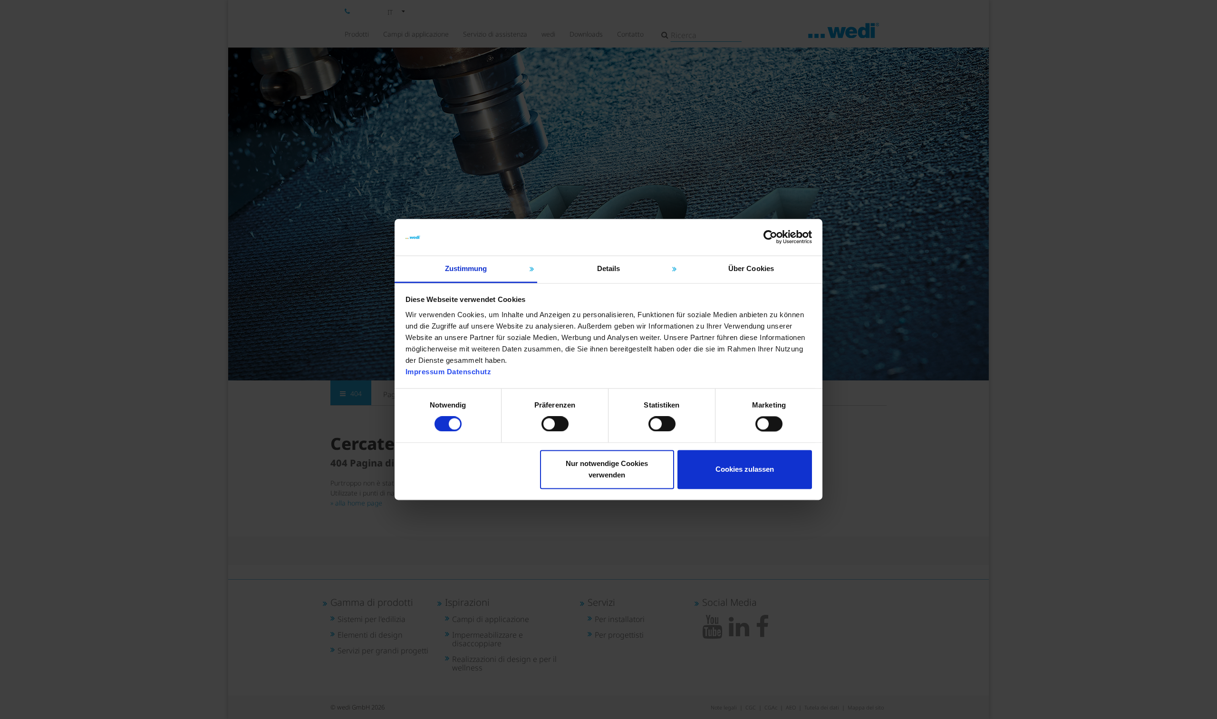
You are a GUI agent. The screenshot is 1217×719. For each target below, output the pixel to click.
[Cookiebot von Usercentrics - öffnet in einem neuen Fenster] (770, 237)
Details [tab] (608, 268)
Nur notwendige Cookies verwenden (607, 469)
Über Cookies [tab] (751, 268)
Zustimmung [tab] (466, 268)
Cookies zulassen (744, 469)
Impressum (425, 372)
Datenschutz (469, 372)
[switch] (555, 424)
